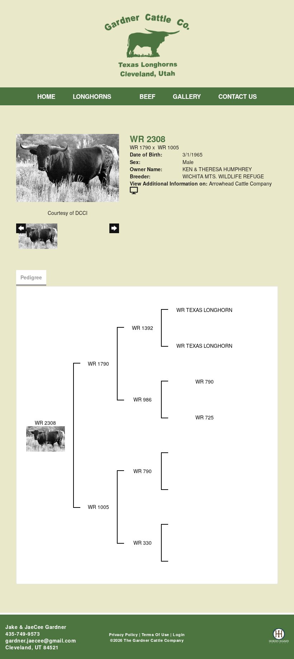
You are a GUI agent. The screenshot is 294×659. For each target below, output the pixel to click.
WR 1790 (140, 147)
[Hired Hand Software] (279, 639)
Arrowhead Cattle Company (240, 183)
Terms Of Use (155, 634)
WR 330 (142, 542)
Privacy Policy (123, 634)
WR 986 (142, 399)
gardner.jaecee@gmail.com (40, 640)
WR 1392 (142, 327)
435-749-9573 (22, 633)
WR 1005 (168, 147)
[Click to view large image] (67, 167)
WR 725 (204, 417)
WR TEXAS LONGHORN (204, 309)
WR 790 (204, 381)
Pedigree (31, 277)
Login (179, 634)
